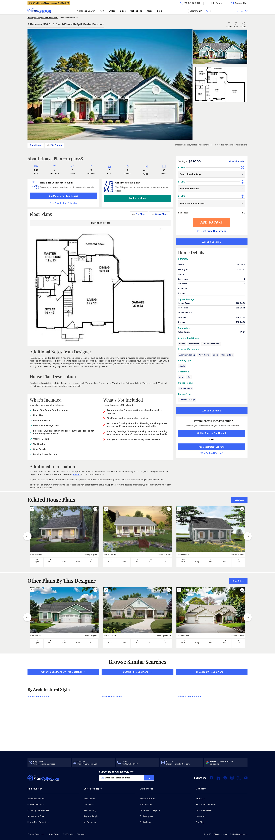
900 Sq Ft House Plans (135, 671)
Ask (236, 26)
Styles (112, 11)
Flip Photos (56, 145)
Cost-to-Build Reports (150, 810)
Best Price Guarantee (206, 804)
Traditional (194, 344)
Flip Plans (141, 214)
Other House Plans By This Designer (61, 671)
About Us (200, 798)
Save (229, 26)
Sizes (123, 11)
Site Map (81, 834)
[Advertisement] (137, 729)
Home (30, 17)
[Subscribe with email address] (149, 778)
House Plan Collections (38, 822)
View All (236, 581)
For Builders (145, 822)
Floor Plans (35, 145)
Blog (159, 11)
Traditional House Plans (188, 696)
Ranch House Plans (49, 17)
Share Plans (161, 214)
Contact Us (89, 804)
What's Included (147, 798)
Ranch (182, 344)
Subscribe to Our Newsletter (116, 771)
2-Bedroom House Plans (209, 671)
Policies (76, 474)
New (102, 11)
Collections (136, 11)
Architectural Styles (37, 816)
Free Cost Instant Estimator (211, 447)
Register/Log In (91, 816)
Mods (150, 11)
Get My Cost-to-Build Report (63, 196)
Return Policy (90, 810)
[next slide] (247, 536)
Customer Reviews (205, 810)
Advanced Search (86, 11)
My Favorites (90, 822)
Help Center (89, 798)
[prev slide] (27, 536)
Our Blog (200, 822)
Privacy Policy (53, 834)
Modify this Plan (137, 198)
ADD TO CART (211, 222)
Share (243, 26)
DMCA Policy (68, 834)
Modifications (146, 804)
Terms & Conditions (36, 834)
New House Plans (36, 804)
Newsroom (201, 816)
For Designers (146, 816)
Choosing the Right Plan (39, 810)
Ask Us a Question (211, 242)
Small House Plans (211, 344)
